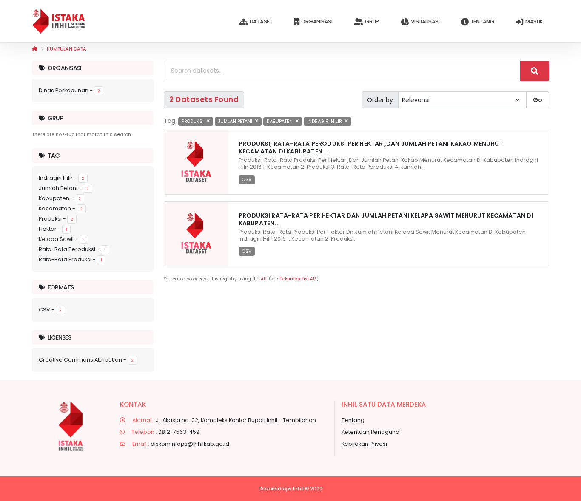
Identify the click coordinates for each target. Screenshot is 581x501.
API (264, 279)
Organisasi (316, 21)
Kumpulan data (66, 48)
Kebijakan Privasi (364, 443)
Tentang (482, 21)
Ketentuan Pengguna (370, 432)
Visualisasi (425, 21)
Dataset (261, 21)
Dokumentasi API (298, 279)
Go (537, 100)
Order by (380, 100)
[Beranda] (34, 48)
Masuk (534, 21)
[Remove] (208, 121)
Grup (372, 21)
